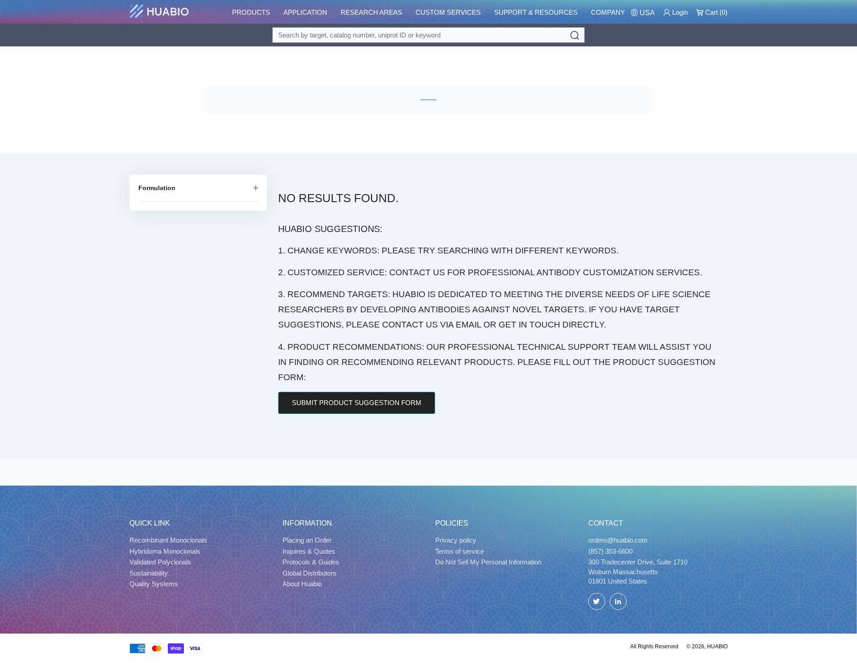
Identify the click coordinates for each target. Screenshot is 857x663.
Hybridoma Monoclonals (164, 551)
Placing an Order (307, 540)
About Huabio (302, 584)
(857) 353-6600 (610, 551)
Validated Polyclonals (160, 562)
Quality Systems (153, 584)
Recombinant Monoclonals (168, 540)
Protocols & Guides (311, 562)
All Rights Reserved (654, 646)
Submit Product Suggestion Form (356, 402)
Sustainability (148, 573)
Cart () (715, 12)
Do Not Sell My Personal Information (488, 562)
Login (679, 12)
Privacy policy (455, 540)
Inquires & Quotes (309, 551)
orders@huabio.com (618, 540)
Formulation (156, 187)
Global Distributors (310, 573)
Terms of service (459, 551)
